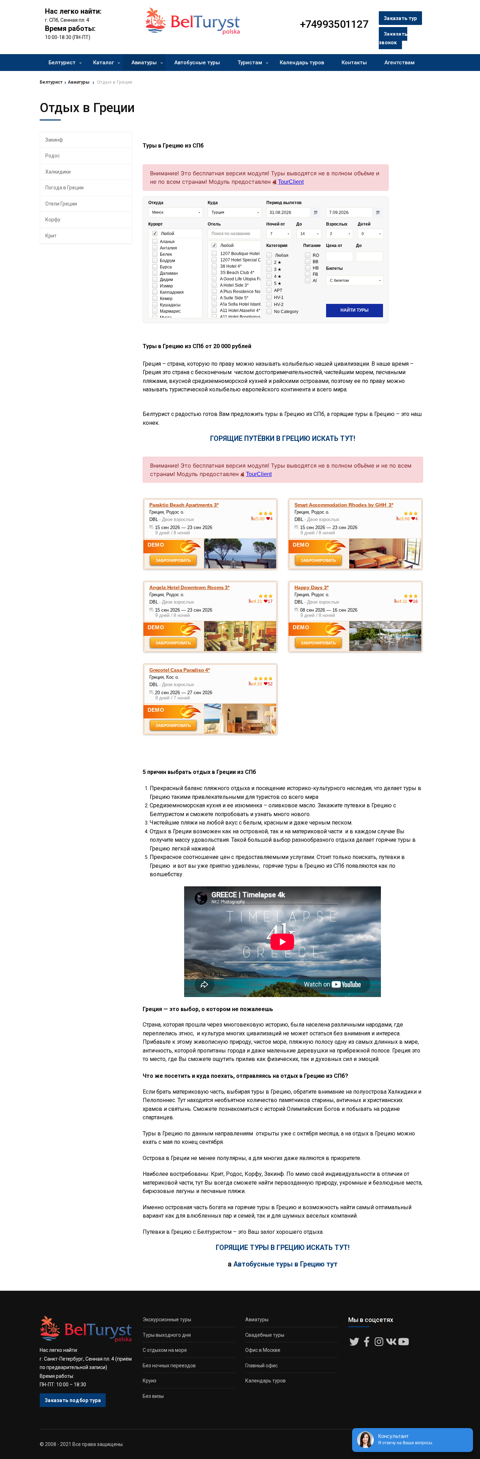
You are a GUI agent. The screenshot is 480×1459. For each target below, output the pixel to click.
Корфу (52, 219)
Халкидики (58, 172)
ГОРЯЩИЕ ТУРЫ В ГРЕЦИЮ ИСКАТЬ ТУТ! (283, 1248)
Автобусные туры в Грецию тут (285, 1264)
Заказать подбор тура (73, 1400)
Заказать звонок (393, 38)
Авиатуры (144, 62)
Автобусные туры (197, 62)
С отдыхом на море (165, 1350)
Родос (52, 155)
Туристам (250, 62)
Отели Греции (61, 204)
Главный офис (261, 1365)
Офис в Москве (262, 1350)
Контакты (354, 62)
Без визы (153, 1396)
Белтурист (62, 62)
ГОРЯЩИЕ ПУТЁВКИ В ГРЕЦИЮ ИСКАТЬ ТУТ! (282, 439)
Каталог (103, 62)
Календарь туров (302, 62)
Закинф (54, 140)
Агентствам (399, 62)
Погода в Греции (64, 187)
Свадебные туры (264, 1335)
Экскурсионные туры (167, 1319)
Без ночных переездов (169, 1365)
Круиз (149, 1380)
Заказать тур (400, 18)
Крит (51, 236)
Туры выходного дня (167, 1335)
